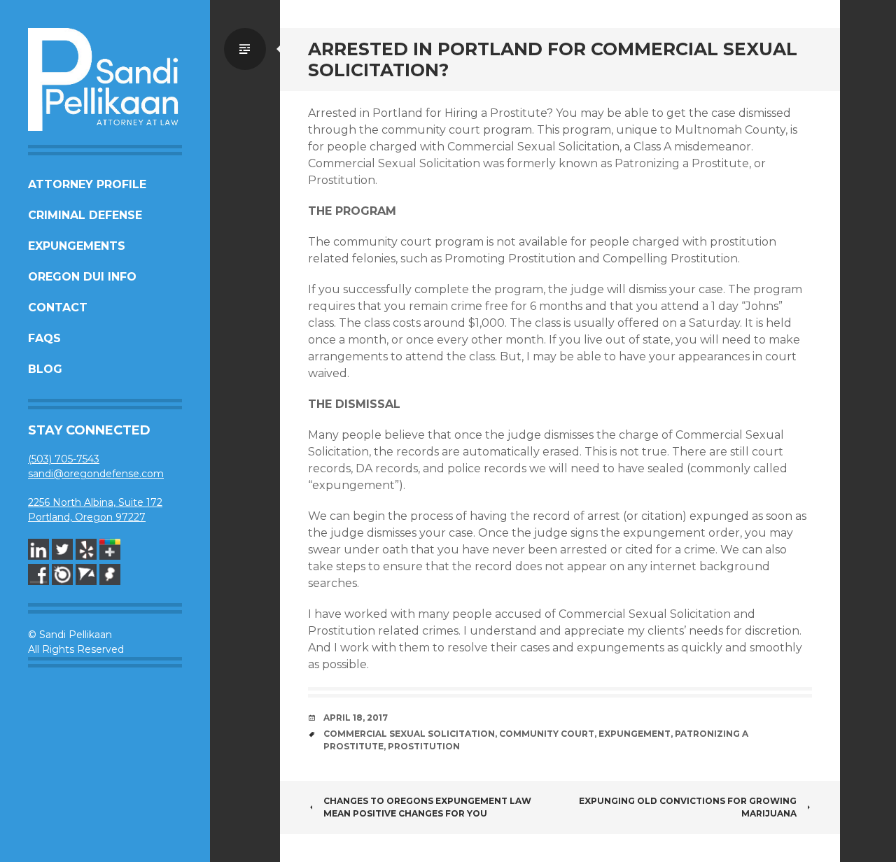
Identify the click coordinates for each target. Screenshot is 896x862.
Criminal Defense (85, 215)
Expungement (634, 733)
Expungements (76, 246)
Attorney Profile (87, 184)
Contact (58, 307)
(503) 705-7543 (63, 459)
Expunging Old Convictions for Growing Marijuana (688, 807)
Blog (45, 369)
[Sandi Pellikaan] (105, 79)
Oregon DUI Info (82, 276)
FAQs (44, 338)
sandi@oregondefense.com (96, 473)
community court (546, 733)
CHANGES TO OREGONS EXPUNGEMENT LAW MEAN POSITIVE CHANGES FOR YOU (427, 807)
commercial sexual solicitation (409, 733)
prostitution (424, 746)
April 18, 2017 (355, 717)
